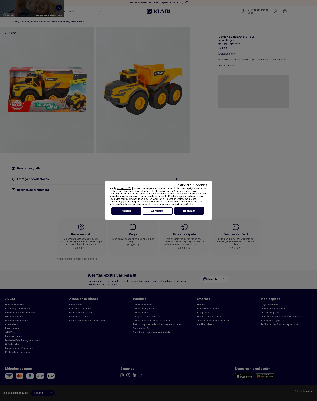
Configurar (157, 210)
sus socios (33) (124, 188)
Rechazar (189, 210)
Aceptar (126, 210)
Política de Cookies (184, 204)
